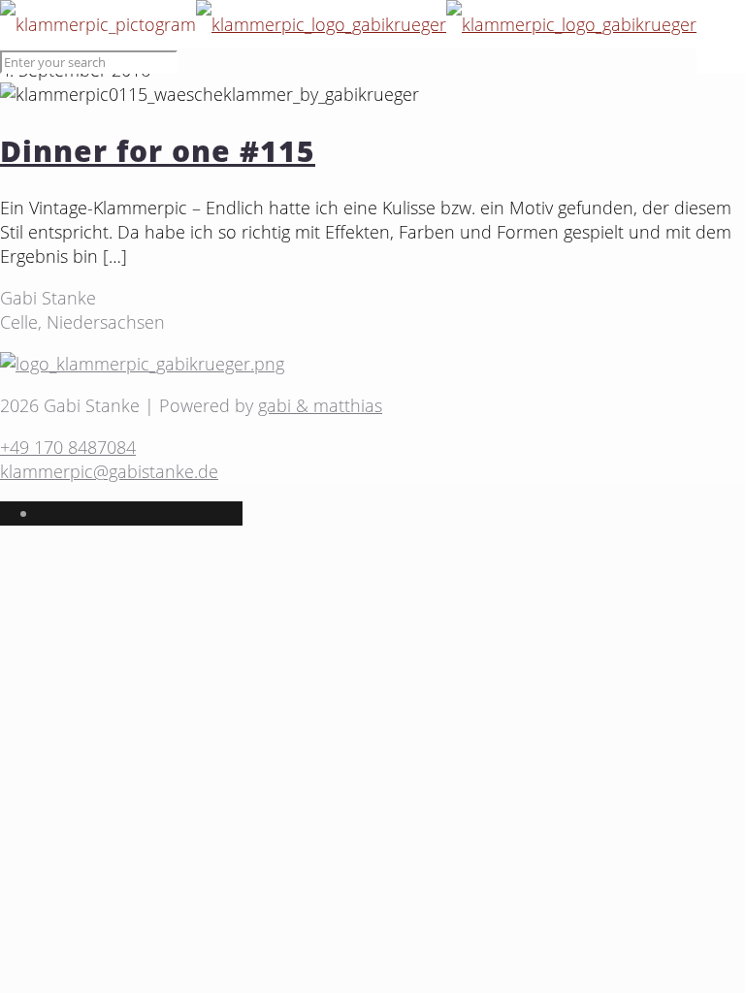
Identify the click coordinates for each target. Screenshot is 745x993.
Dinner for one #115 (157, 151)
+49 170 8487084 (68, 447)
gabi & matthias (320, 405)
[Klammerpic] (348, 24)
